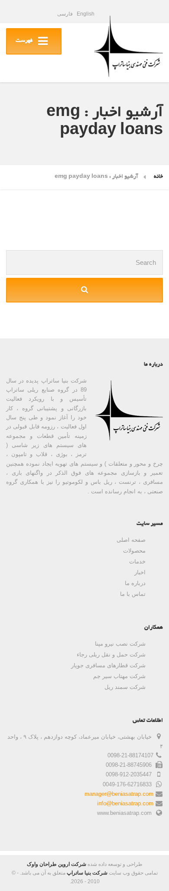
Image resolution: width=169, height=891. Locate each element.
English (85, 14)
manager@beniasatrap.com (118, 794)
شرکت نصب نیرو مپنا (120, 643)
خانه (158, 177)
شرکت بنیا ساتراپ (87, 873)
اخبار (140, 572)
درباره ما (135, 583)
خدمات (137, 561)
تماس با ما (133, 594)
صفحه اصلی (131, 540)
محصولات (134, 550)
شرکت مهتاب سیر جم (119, 676)
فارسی (65, 14)
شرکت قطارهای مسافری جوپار (108, 665)
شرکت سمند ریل (125, 687)
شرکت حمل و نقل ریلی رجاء (111, 654)
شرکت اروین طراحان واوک (56, 864)
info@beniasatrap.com (125, 803)
